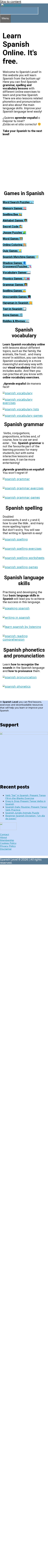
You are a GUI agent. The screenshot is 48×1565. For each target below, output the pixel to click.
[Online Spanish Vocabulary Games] (23, 415)
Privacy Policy (8, 846)
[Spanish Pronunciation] (20, 677)
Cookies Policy (8, 843)
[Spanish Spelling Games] (20, 567)
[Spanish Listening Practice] (22, 627)
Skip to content (10, 1)
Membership (7, 840)
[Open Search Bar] (39, 10)
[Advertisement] (24, 162)
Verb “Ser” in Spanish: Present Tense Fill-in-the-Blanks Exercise (25, 797)
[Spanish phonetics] (17, 686)
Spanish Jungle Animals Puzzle (22, 812)
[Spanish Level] (11, 5)
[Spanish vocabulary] (18, 393)
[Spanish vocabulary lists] (21, 409)
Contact (4, 834)
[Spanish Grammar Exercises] (23, 488)
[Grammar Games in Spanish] (21, 497)
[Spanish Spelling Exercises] (22, 548)
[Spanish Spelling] (15, 539)
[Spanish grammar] (16, 479)
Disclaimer (6, 849)
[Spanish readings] (24, 639)
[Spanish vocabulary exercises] (24, 403)
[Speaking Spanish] (16, 608)
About (3, 837)
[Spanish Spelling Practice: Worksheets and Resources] (23, 558)
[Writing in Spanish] (16, 617)
